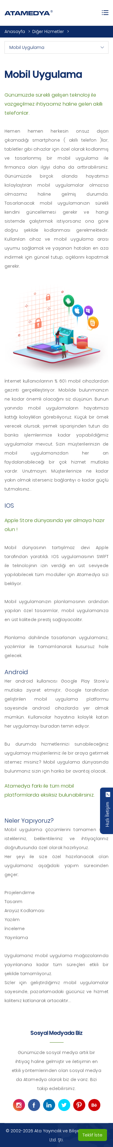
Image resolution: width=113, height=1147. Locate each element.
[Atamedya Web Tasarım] (29, 13)
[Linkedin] (49, 1105)
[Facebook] (34, 1105)
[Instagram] (19, 1105)
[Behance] (94, 1105)
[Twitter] (64, 1105)
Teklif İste (92, 1135)
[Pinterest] (79, 1105)
